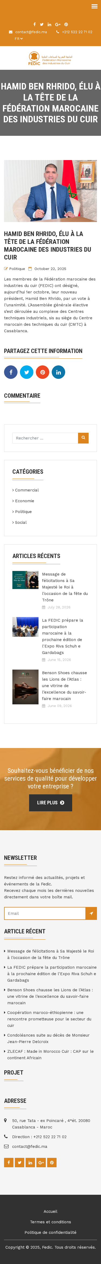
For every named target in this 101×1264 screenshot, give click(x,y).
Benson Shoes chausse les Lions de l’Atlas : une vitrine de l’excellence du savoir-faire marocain (64, 685)
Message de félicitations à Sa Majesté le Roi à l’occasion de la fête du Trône (65, 587)
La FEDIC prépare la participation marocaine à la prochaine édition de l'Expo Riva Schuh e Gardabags (62, 636)
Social (21, 522)
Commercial (27, 490)
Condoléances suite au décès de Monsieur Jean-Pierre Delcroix (48, 1038)
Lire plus (48, 802)
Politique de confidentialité (50, 1232)
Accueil (50, 1211)
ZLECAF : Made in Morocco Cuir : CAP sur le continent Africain (50, 1054)
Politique (17, 268)
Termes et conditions (50, 1222)
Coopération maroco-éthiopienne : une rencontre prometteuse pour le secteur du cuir (49, 1019)
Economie (24, 500)
